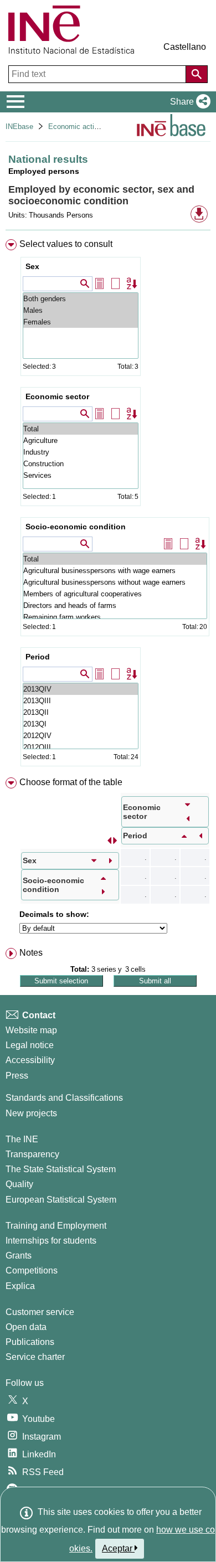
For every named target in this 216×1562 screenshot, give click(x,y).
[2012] (80, 735)
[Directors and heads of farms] (115, 605)
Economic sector (57, 396)
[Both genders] (80, 299)
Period (37, 656)
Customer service (40, 1312)
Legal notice (30, 1045)
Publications (30, 1342)
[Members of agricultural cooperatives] (115, 594)
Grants (19, 1255)
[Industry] (80, 452)
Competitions (32, 1270)
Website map (31, 1030)
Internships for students (51, 1240)
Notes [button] (31, 952)
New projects (31, 1113)
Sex (32, 266)
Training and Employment (56, 1225)
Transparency (32, 1154)
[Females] (80, 322)
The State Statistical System (61, 1169)
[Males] (80, 310)
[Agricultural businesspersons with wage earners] (115, 570)
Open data (26, 1327)
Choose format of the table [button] (70, 782)
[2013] (80, 689)
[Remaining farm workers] (115, 617)
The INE (22, 1139)
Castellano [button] (184, 46)
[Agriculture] (80, 440)
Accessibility (30, 1060)
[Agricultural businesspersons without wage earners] (115, 582)
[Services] (80, 475)
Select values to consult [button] (65, 244)
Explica (20, 1286)
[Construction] (80, 464)
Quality (19, 1184)
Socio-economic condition (75, 526)
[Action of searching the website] (197, 74)
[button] (188, 102)
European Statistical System (61, 1199)
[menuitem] (108, 505)
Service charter (35, 1357)
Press (17, 1075)
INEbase (19, 126)
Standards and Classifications (64, 1097)
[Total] (80, 429)
